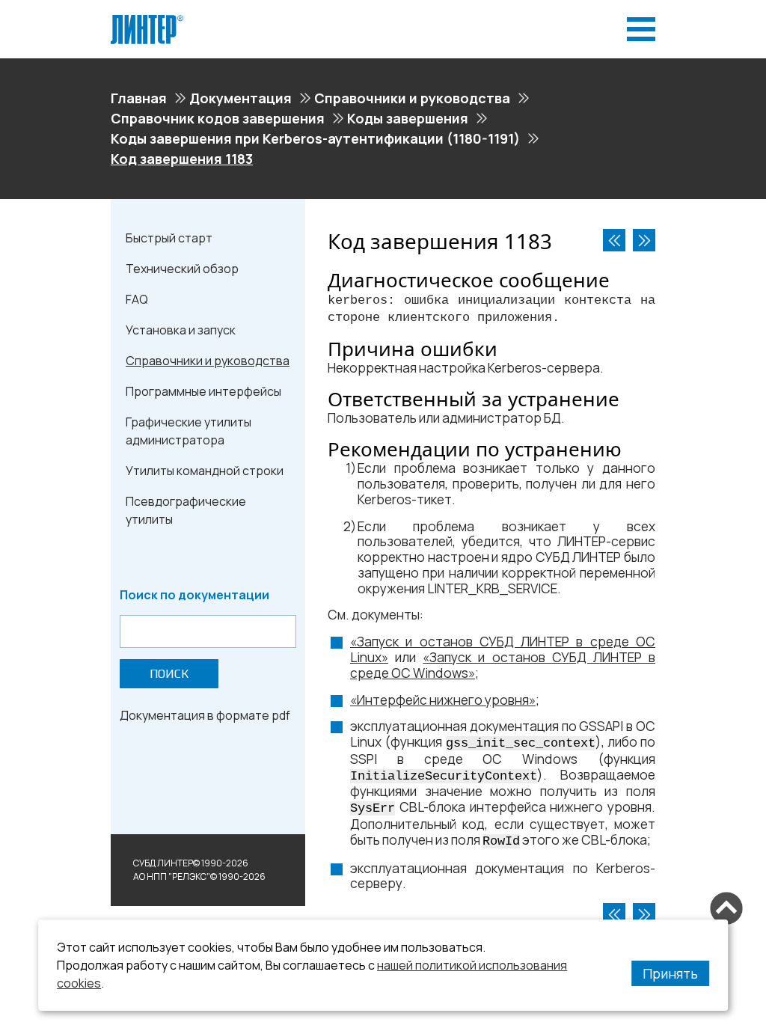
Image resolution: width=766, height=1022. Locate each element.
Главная (139, 98)
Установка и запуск (181, 330)
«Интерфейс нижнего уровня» (443, 700)
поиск (169, 674)
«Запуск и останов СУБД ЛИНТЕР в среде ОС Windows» (502, 665)
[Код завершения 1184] (644, 240)
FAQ (137, 299)
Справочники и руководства (412, 98)
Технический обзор (182, 268)
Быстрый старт (169, 238)
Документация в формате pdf (205, 715)
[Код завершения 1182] (614, 240)
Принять (670, 973)
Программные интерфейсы (203, 391)
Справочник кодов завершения (218, 118)
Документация (240, 98)
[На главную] (147, 21)
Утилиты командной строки (205, 470)
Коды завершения (407, 118)
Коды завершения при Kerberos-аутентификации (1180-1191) (315, 138)
